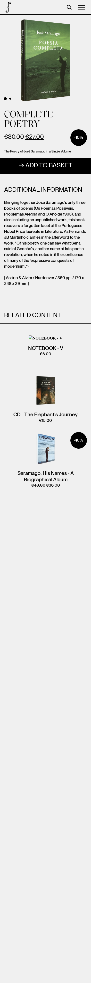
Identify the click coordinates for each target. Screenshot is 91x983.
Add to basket (48, 165)
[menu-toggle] (81, 7)
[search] (69, 7)
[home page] (7, 7)
